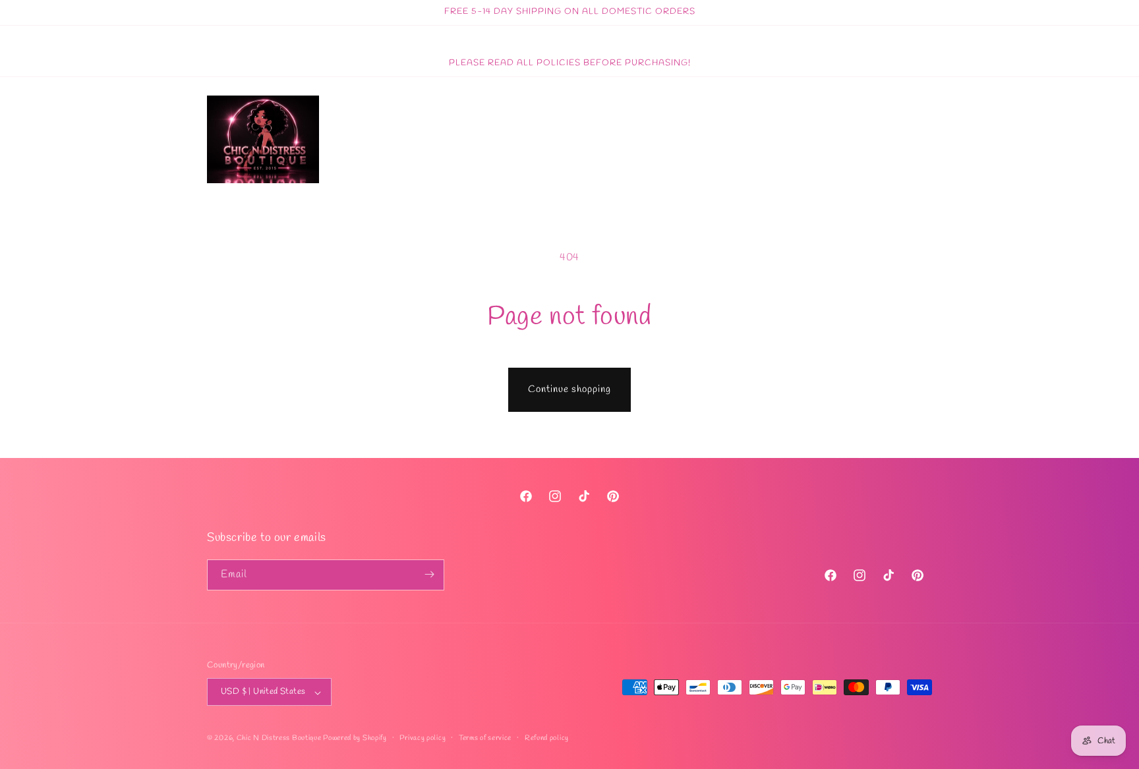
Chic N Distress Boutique (280, 738)
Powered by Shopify (355, 738)
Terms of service (485, 738)
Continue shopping (569, 389)
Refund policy (547, 738)
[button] (891, 139)
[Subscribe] (429, 574)
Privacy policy (422, 738)
